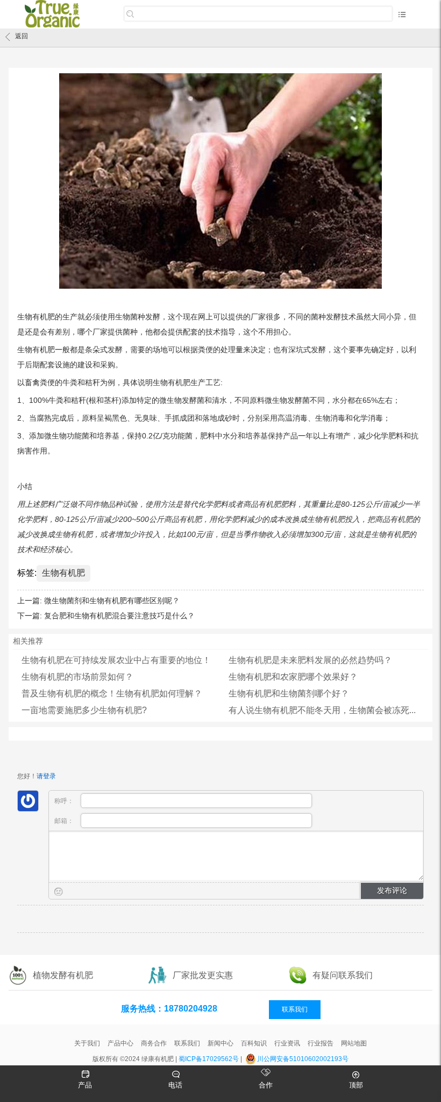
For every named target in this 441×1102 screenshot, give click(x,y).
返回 (21, 36)
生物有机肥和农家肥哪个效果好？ (293, 676)
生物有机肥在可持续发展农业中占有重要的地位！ (116, 660)
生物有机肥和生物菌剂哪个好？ (289, 693)
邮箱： (64, 821)
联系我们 (295, 1009)
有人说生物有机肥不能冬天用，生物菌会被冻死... (322, 710)
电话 (175, 1085)
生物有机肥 (63, 572)
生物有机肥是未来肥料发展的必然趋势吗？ (310, 660)
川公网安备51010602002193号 (302, 1059)
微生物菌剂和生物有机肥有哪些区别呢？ (112, 600)
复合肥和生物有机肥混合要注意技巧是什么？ (119, 615)
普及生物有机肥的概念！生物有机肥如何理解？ (112, 693)
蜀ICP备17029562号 (209, 1059)
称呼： (64, 801)
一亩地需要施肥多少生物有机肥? (84, 710)
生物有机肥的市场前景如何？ (77, 676)
